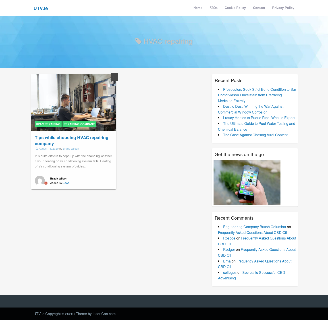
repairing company (79, 124)
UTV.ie (40, 8)
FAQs (214, 7)
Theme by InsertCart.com (96, 313)
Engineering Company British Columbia (254, 226)
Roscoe (229, 238)
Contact (259, 7)
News (65, 183)
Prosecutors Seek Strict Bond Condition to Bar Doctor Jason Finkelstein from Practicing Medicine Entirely (257, 95)
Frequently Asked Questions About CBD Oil (252, 232)
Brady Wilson (71, 148)
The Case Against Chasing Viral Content (255, 134)
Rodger (229, 249)
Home (197, 7)
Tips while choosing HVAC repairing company (71, 140)
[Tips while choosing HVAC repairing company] (73, 102)
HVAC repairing (48, 124)
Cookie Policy (235, 7)
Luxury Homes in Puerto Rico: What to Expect (259, 117)
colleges (230, 272)
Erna (227, 261)
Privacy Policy (283, 7)
